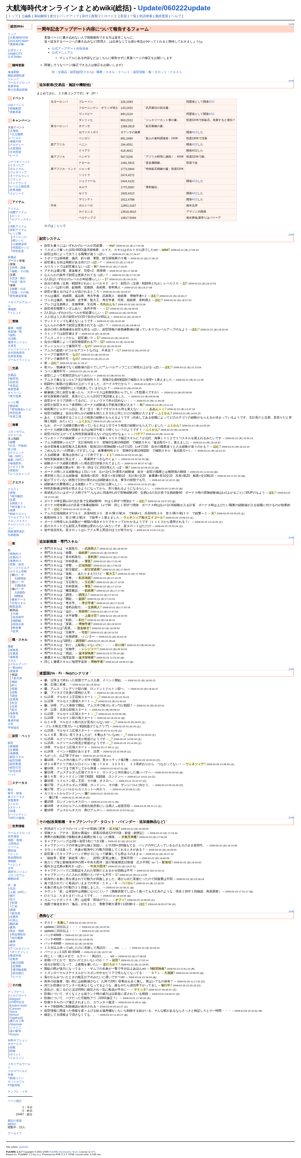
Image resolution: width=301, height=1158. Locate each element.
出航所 (14, 958)
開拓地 (12, 850)
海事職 (14, 753)
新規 (123, 16)
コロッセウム (16, 431)
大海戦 (14, 130)
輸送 (21, 585)
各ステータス (16, 796)
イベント (124, 72)
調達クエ (17, 503)
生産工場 (15, 416)
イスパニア (17, 165)
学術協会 (13, 727)
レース (14, 155)
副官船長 (15, 763)
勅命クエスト (18, 513)
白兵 (23, 288)
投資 (14, 902)
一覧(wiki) (16, 667)
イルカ (14, 803)
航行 (23, 278)
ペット (12, 774)
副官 (10, 742)
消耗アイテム (18, 226)
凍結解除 (40, 16)
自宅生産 (15, 770)
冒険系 (14, 649)
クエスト (13, 489)
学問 (14, 267)
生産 (14, 281)
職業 (10, 646)
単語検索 (145, 16)
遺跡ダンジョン (18, 342)
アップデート (16, 991)
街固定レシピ (21, 247)
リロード (107, 16)
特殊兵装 (18, 624)
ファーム (13, 846)
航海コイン (17, 1078)
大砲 (15, 613)
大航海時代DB (19, 37)
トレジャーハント (19, 349)
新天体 (18, 678)
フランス (15, 179)
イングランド (18, 182)
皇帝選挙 (13, 836)
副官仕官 (15, 767)
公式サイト (15, 50)
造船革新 (15, 111)
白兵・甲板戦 (18, 445)
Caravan (15, 1008)
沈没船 (12, 338)
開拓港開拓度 (16, 75)
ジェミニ (15, 1027)
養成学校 (13, 720)
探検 (21, 578)
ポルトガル (17, 168)
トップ (13, 16)
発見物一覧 (15, 331)
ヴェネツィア (18, 172)
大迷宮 (12, 345)
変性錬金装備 (18, 295)
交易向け (15, 557)
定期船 (17, 966)
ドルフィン (17, 1057)
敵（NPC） (17, 456)
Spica (13, 1011)
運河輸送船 (20, 969)
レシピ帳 (15, 233)
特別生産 (18, 250)
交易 (13, 499)
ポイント (15, 1054)
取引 (23, 281)
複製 (94, 16)
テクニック (17, 452)
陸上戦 (12, 449)
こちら (58, 226)
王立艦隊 (17, 134)
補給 (14, 681)
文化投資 (15, 151)
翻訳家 (14, 923)
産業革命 (13, 86)
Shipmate (16, 1024)
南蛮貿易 (13, 389)
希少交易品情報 (18, 89)
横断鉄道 (13, 878)
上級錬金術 (20, 243)
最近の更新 (15, 1120)
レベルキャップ (20, 473)
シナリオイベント (19, 161)
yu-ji (38, 1154)
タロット (15, 807)
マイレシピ (20, 236)
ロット (16, 215)
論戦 (13, 335)
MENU (12, 1124)
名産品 (14, 385)
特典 (10, 1074)
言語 (13, 716)
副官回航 (15, 760)
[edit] (291, 24)
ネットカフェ (16, 1081)
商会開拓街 (15, 857)
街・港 (12, 885)
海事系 (14, 656)
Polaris (14, 1034)
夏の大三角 (17, 1020)
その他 (24, 271)
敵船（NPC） (16, 459)
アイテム (13, 208)
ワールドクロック (19, 82)
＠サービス (15, 1043)
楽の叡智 (15, 1030)
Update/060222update (174, 8)
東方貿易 (15, 396)
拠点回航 (18, 962)
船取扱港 (15, 606)
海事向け (15, 560)
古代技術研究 (16, 352)
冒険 (13, 492)
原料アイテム (18, 229)
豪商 (13, 927)
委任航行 (18, 973)
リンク (12, 33)
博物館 (12, 309)
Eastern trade (18, 1005)
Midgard (15, 998)
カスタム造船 (18, 571)
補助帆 (17, 620)
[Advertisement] (92, 1030)
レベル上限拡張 (20, 186)
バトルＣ (15, 137)
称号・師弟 (15, 793)
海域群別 (15, 463)
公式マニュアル (62, 52)
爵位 (10, 789)
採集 (14, 692)
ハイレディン (18, 814)
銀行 (13, 895)
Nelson (14, 1014)
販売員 (16, 913)
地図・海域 (15, 839)
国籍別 (14, 470)
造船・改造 (17, 564)
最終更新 (161, 16)
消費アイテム (18, 212)
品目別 (14, 381)
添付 (85, 16)
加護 (13, 810)
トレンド (13, 79)
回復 (14, 292)
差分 (53, 16)
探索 (14, 688)
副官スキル (17, 756)
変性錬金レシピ (22, 409)
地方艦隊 (17, 937)
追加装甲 (18, 617)
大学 (10, 723)
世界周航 (15, 189)
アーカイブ (15, 1133)
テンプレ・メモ (18, 1091)
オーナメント (20, 951)
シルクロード (18, 995)
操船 (14, 271)
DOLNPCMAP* (19, 41)
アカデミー (17, 144)
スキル (12, 660)
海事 (13, 510)
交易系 (14, 653)
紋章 (15, 631)
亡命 (14, 906)
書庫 (13, 941)
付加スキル (19, 602)
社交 (14, 702)
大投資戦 (15, 148)
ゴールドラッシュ (19, 359)
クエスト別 (17, 466)
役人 (13, 899)
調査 (23, 267)
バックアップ (69, 16)
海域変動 (13, 72)
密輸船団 (15, 108)
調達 (14, 695)
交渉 (14, 278)
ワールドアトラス (19, 517)
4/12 (211, 101)
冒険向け (15, 553)
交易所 (14, 916)
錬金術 (14, 405)
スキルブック (18, 664)
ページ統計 (15, 1100)
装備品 (12, 257)
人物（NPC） (18, 892)
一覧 (133, 16)
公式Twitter (15, 56)
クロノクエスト (18, 520)
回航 (13, 1047)
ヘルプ (176, 16)
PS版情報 (14, 1085)
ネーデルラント (20, 175)
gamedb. (24, 1147)
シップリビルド (20, 567)
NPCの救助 (17, 817)
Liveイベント (16, 104)
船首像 (17, 627)
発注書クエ (19, 506)
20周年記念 (17, 1001)
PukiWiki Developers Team (63, 1151)
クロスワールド (18, 1071)
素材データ (19, 599)
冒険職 (14, 746)
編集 (27, 16)
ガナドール (15, 435)
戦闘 (21, 592)
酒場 (13, 909)
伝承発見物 (15, 356)
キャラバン (15, 392)
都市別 (14, 378)
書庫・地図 (15, 327)
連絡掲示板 (17, 44)
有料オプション (18, 1040)
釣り (14, 685)
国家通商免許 (16, 531)
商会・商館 (17, 930)
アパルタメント (20, 948)
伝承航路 (13, 534)
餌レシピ (18, 240)
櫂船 (18, 595)
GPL (93, 1151)
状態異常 (13, 800)
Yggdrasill (16, 1017)
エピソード (17, 193)
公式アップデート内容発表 (70, 48)
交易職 (14, 749)
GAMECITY (15, 53)
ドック (14, 854)
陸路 (13, 1050)
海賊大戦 (15, 141)
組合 (13, 944)
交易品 (12, 374)
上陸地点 (13, 843)
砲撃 (14, 288)
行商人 (14, 920)
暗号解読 (17, 496)
